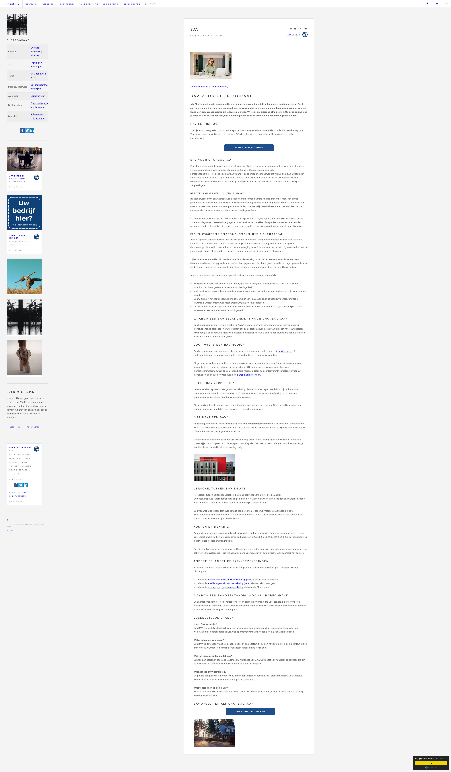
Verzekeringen (38, 96)
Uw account (427, 4)
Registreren (33, 427)
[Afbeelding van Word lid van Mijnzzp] (24, 213)
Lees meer (15, 427)
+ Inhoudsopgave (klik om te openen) (209, 86)
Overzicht (35, 48)
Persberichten (131, 4)
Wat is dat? (441, 758)
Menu (446, 4)
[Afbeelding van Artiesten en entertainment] (24, 159)
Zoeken (437, 4)
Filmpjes (35, 55)
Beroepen (48, 4)
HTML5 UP (24, 524)
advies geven (285, 351)
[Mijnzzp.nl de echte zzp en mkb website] (17, 24)
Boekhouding (110, 4)
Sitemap (10, 530)
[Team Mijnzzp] (36, 177)
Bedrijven (31, 4)
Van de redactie (88, 4)
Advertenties (67, 4)
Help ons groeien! (20, 448)
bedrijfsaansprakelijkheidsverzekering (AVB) (230, 579)
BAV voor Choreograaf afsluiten (249, 148)
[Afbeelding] (24, 277)
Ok (431, 763)
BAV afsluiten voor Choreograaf (250, 711)
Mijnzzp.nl (11, 4)
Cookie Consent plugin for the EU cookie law (431, 767)
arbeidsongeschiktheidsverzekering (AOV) (229, 583)
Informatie (36, 51)
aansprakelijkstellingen (248, 375)
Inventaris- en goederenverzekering (225, 587)
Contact (150, 4)
